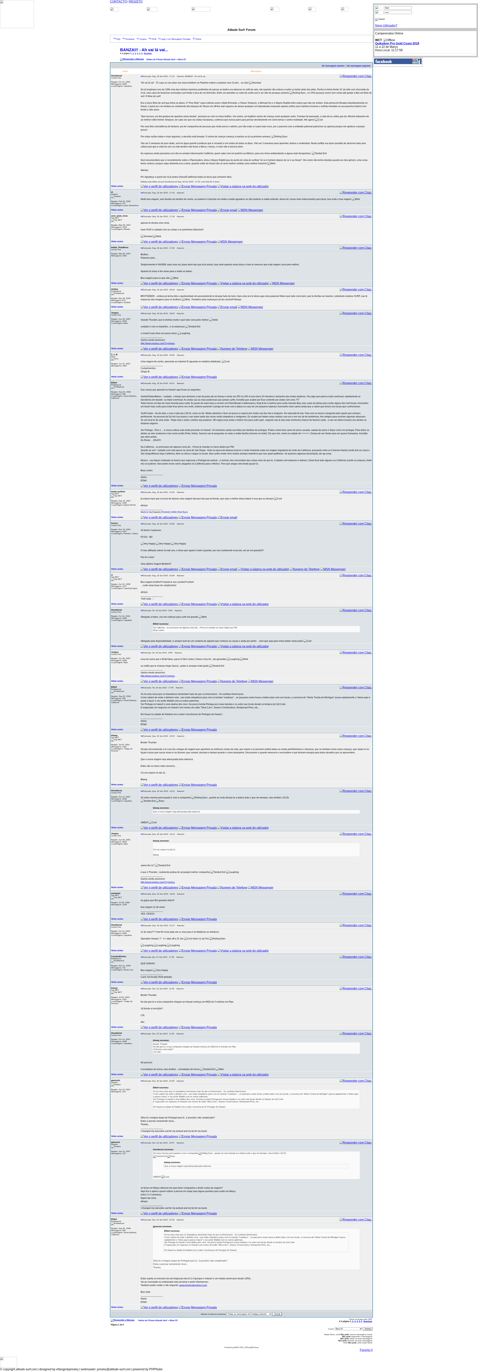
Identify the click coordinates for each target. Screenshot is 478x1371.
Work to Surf (147, 512)
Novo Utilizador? (386, 25)
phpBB (235, 1347)
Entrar (198, 39)
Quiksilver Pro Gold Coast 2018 (397, 43)
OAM (173, 512)
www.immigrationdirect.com (193, 1285)
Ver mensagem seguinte (358, 66)
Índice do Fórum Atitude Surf (161, 59)
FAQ (118, 39)
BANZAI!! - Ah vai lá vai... (144, 49)
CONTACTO (118, 1)
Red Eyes (183, 512)
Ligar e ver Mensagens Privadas (176, 39)
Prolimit (165, 512)
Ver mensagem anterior (333, 66)
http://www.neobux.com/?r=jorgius (158, 343)
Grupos (143, 39)
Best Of (182, 59)
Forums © (366, 1350)
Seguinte (148, 53)
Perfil (154, 39)
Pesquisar (130, 39)
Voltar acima (117, 186)
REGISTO (135, 1)
